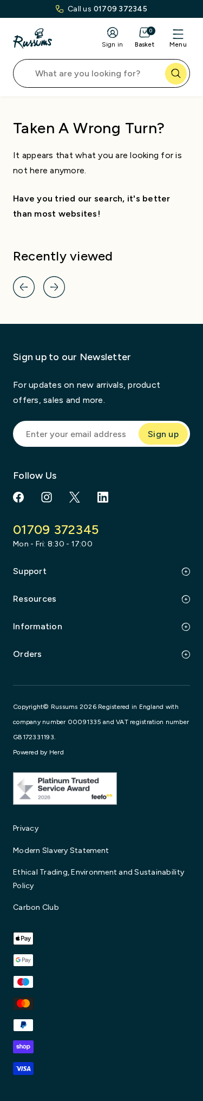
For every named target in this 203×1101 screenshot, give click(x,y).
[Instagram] (46, 497)
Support (30, 571)
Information (37, 626)
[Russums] (32, 38)
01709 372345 (120, 9)
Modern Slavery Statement (61, 850)
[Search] (176, 73)
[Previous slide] (24, 287)
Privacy (25, 828)
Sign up (163, 434)
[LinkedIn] (102, 497)
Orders (27, 654)
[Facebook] (18, 497)
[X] (74, 497)
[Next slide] (54, 287)
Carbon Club (36, 907)
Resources (34, 599)
